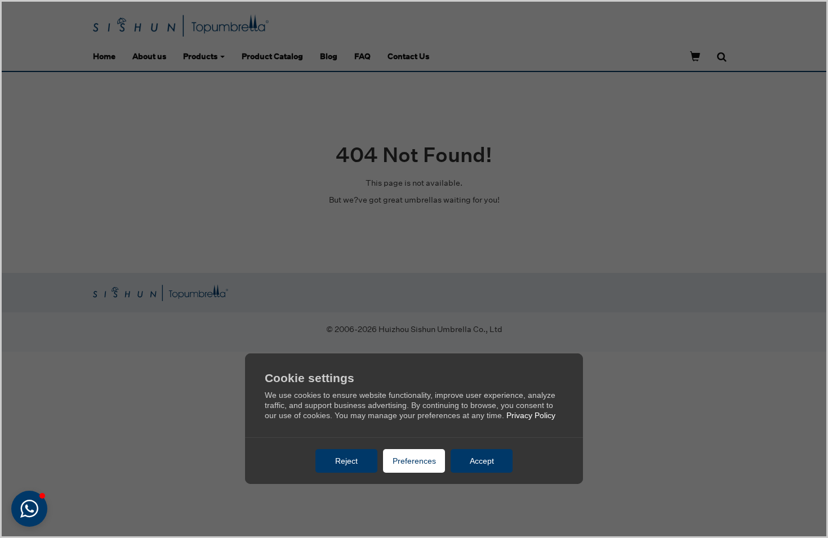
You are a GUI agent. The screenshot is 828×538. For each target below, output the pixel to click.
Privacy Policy (530, 415)
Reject (346, 460)
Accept (482, 460)
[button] (29, 509)
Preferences (414, 460)
